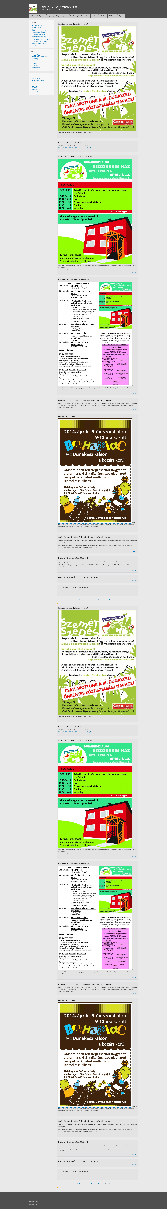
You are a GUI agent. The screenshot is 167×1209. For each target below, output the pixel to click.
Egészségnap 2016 (36, 29)
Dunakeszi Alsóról (36, 54)
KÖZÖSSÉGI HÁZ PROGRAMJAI (39, 56)
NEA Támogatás (112, 16)
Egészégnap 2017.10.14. (37, 27)
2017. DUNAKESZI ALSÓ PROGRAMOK (41, 38)
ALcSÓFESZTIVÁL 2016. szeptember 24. (41, 40)
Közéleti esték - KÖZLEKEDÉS (39, 43)
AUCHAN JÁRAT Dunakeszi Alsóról (40, 60)
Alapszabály (51, 16)
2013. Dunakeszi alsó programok (39, 31)
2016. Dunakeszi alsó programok (39, 36)
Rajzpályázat (35, 45)
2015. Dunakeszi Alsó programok (39, 34)
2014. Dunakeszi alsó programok (39, 32)
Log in (136, 2)
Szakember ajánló (36, 67)
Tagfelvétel (121, 16)
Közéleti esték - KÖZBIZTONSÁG (39, 41)
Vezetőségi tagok (74, 16)
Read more (134, 135)
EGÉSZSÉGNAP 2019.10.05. (38, 25)
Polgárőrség (34, 62)
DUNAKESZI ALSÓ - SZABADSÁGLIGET (59, 7)
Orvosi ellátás (35, 58)
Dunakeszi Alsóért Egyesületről (38, 16)
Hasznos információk (36, 65)
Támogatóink (34, 69)
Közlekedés (34, 63)
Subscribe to (57, 603)
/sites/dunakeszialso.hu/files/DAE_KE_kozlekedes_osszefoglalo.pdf (74, 148)
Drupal (36, 1201)
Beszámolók (94, 16)
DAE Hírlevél (103, 16)
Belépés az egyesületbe (62, 16)
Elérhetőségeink (85, 16)
